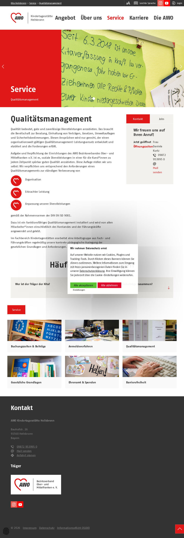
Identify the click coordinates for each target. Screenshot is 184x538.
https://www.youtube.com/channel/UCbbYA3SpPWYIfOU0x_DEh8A (167, 3)
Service (115, 18)
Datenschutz (46, 527)
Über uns (91, 18)
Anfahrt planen (26, 455)
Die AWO (163, 18)
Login (179, 3)
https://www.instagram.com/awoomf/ (160, 3)
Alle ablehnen (109, 285)
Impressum (29, 527)
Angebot (65, 18)
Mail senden (157, 170)
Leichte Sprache (147, 3)
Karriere (138, 18)
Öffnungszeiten (143, 146)
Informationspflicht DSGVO (73, 527)
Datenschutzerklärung (92, 270)
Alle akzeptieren (83, 285)
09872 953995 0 (27, 446)
